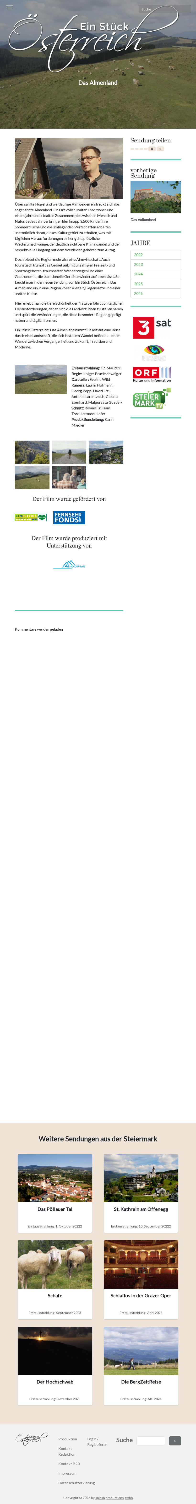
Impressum (67, 1473)
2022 (138, 254)
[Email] (141, 149)
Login (91, 1438)
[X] (160, 148)
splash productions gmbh (114, 1498)
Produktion (67, 1439)
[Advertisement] (69, 873)
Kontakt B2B (69, 1463)
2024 (138, 274)
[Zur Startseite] (98, 39)
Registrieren (97, 1444)
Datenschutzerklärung (76, 1482)
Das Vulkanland (143, 219)
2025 (138, 283)
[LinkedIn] (137, 149)
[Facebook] (132, 149)
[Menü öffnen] (10, 10)
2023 (138, 264)
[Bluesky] (152, 148)
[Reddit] (146, 149)
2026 (138, 293)
